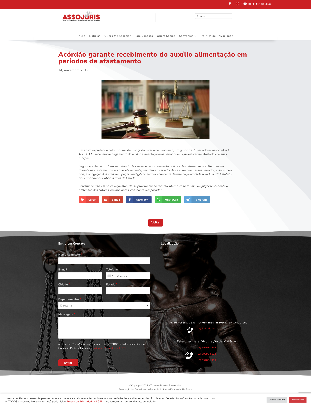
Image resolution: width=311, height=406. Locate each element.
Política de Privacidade (217, 36)
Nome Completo (70, 255)
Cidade (64, 285)
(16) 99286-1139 (206, 360)
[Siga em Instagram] (238, 4)
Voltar (155, 222)
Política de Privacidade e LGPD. (109, 348)
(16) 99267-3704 (206, 347)
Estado (111, 285)
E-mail (63, 270)
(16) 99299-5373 (206, 354)
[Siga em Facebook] (230, 4)
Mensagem (66, 314)
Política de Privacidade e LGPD (85, 401)
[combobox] (110, 275)
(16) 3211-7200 (206, 328)
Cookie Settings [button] (277, 399)
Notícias (94, 36)
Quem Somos (166, 36)
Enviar (68, 363)
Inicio (81, 36)
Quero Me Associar (117, 36)
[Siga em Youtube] (245, 4)
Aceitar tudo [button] (297, 399)
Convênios (186, 36)
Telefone (112, 270)
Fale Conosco (144, 36)
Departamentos (69, 299)
